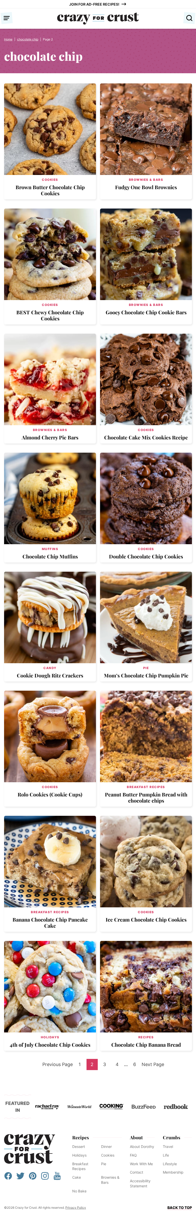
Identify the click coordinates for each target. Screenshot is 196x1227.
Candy (50, 668)
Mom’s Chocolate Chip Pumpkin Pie (146, 675)
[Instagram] (45, 1178)
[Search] (189, 18)
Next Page (153, 1065)
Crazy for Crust (29, 1149)
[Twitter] (20, 1178)
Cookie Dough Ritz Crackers (50, 675)
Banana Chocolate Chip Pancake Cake (50, 922)
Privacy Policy (75, 1207)
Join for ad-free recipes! (94, 4)
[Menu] (7, 18)
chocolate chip (27, 39)
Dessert (78, 1146)
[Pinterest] (33, 1178)
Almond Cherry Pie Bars (50, 437)
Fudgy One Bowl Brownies (146, 187)
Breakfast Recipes (146, 787)
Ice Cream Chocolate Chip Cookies (146, 919)
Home (8, 39)
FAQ (133, 1155)
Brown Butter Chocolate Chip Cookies (50, 190)
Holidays (50, 1037)
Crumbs (171, 1137)
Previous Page (57, 1065)
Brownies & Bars (146, 180)
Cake (76, 1177)
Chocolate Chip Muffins (50, 556)
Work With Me (141, 1164)
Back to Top (179, 1207)
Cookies (50, 180)
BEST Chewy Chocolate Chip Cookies (50, 315)
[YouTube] (57, 1178)
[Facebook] (8, 1178)
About (136, 1137)
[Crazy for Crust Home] (98, 18)
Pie (146, 668)
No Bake (79, 1191)
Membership (173, 1172)
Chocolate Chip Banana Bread (146, 1044)
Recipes (146, 1037)
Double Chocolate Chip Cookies (146, 556)
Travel (168, 1146)
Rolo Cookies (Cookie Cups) (50, 794)
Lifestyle (170, 1164)
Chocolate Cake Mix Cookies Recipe (146, 437)
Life (166, 1155)
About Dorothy (142, 1146)
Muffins (50, 549)
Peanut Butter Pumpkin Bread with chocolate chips (146, 797)
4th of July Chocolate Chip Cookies (50, 1044)
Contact (136, 1172)
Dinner (106, 1146)
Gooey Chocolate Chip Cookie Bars (146, 312)
